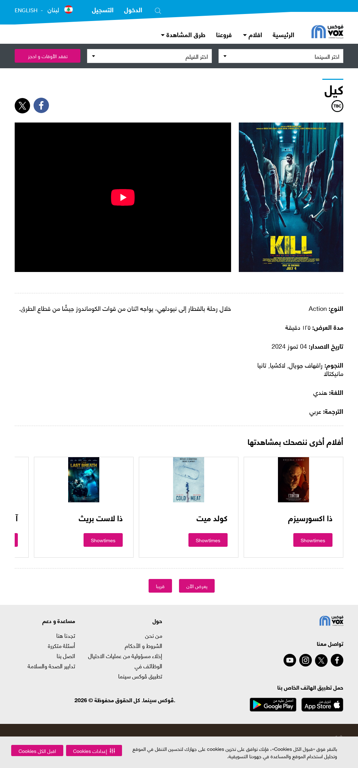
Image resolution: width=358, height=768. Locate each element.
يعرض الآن (196, 586)
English (26, 10)
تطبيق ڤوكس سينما (140, 676)
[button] (94, 750)
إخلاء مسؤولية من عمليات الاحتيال (125, 655)
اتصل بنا (66, 655)
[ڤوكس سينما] (327, 32)
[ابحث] (158, 9)
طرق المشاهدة (185, 34)
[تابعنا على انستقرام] (305, 660)
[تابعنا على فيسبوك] (337, 660)
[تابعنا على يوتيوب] (290, 660)
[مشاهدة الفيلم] (293, 479)
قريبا (160, 586)
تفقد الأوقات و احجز (47, 56)
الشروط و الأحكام (143, 645)
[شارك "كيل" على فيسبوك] (41, 105)
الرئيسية (283, 34)
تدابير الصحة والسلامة (51, 666)
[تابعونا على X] (321, 660)
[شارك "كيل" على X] (22, 105)
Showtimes (313, 540)
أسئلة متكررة (61, 645)
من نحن (153, 635)
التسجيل (103, 9)
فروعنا (224, 34)
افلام (254, 34)
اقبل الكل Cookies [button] (37, 750)
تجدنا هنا (65, 635)
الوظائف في (148, 666)
